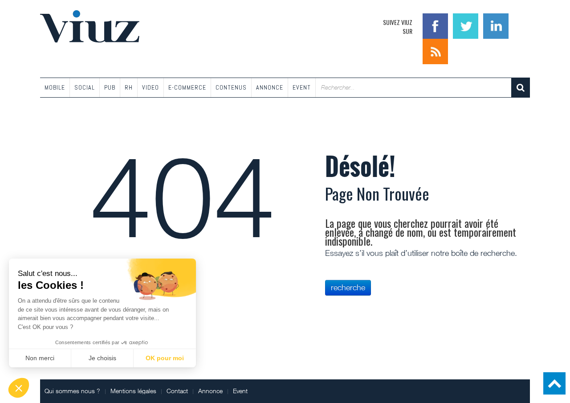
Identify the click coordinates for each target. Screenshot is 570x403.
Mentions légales (133, 391)
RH (129, 87)
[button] (18, 388)
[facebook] (436, 25)
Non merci (39, 358)
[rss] (435, 50)
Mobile (55, 87)
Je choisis (102, 358)
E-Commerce (187, 87)
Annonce (269, 87)
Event (302, 87)
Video (150, 87)
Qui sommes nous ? (72, 391)
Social (84, 87)
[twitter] (466, 25)
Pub (109, 87)
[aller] (520, 87)
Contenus (231, 87)
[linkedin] (496, 25)
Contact (177, 391)
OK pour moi (165, 358)
